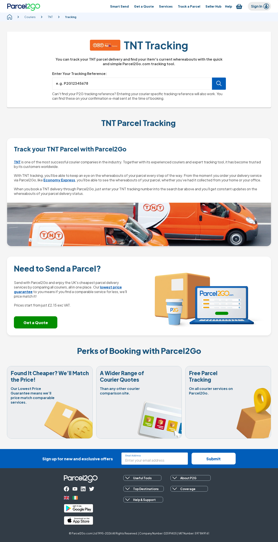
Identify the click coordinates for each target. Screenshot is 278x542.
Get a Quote (35, 322)
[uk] (66, 498)
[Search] (219, 84)
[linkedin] (83, 489)
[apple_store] (78, 520)
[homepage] (9, 17)
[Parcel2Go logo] (23, 6)
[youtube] (75, 489)
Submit (213, 458)
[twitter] (91, 489)
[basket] (239, 6)
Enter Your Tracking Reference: (79, 73)
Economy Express (59, 180)
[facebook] (66, 489)
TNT (17, 162)
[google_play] (78, 508)
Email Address (133, 455)
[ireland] (75, 498)
